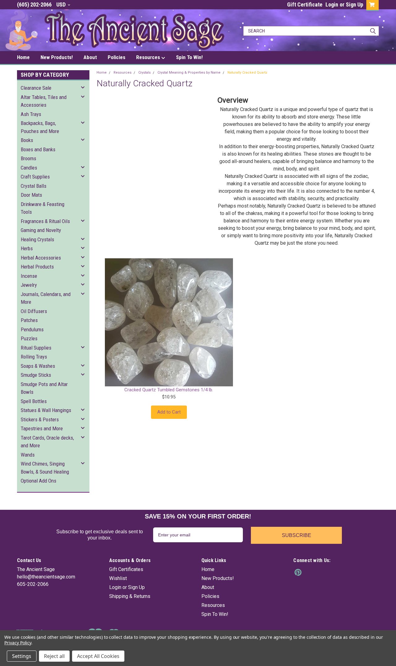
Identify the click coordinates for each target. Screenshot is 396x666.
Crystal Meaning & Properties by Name (189, 73)
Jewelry (29, 285)
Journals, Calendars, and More (46, 298)
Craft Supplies (35, 177)
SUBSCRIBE (296, 535)
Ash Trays (31, 114)
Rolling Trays (34, 357)
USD (61, 4)
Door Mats (31, 195)
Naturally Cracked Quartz (247, 73)
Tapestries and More (42, 428)
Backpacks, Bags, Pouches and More (40, 127)
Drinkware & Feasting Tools (42, 208)
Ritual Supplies (36, 348)
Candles (29, 168)
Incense (29, 276)
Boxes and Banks (38, 149)
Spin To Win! (189, 57)
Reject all (54, 656)
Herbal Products (37, 267)
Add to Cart (169, 412)
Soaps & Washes (38, 366)
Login (331, 4)
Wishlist (118, 578)
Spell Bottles (34, 401)
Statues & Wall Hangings (46, 410)
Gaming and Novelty (41, 230)
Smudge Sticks (36, 375)
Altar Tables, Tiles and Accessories (44, 101)
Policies (116, 57)
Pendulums (32, 329)
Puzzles (29, 338)
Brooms (28, 158)
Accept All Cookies (98, 656)
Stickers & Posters (40, 419)
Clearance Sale (36, 88)
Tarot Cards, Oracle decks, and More (47, 442)
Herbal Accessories (41, 258)
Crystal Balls (33, 186)
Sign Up (354, 4)
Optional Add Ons (38, 481)
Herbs (27, 248)
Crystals (144, 73)
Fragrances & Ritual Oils (45, 221)
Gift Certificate (304, 4)
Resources (148, 57)
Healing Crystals (37, 239)
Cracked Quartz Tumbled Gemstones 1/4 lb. (168, 390)
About (90, 57)
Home (23, 57)
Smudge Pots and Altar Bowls (44, 388)
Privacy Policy (17, 643)
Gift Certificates (126, 569)
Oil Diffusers (34, 311)
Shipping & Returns (129, 596)
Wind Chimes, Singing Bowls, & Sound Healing (45, 468)
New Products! (57, 57)
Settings (21, 656)
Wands (28, 455)
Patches (29, 320)
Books (27, 140)
